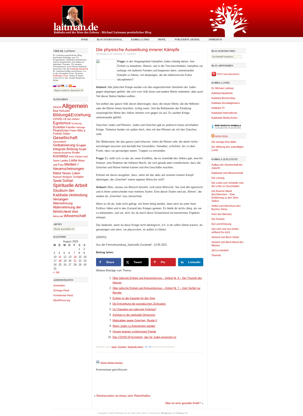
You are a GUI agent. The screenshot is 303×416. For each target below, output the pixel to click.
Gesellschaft (65, 137)
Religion (67, 176)
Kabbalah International (224, 113)
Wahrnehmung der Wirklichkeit (67, 209)
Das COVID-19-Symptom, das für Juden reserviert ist (144, 337)
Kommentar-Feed (63, 295)
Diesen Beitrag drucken (112, 362)
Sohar (67, 180)
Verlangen (60, 199)
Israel (82, 149)
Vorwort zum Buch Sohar (225, 237)
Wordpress (166, 413)
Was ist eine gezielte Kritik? (183, 403)
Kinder (76, 152)
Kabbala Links (140, 39)
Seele (57, 181)
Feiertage (80, 127)
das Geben (73, 119)
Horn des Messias (221, 214)
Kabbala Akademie (79, 69)
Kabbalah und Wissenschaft (227, 173)
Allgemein (75, 105)
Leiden (64, 160)
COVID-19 (59, 119)
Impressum (215, 39)
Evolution (59, 127)
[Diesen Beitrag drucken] (98, 362)
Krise (71, 156)
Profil (162, 39)
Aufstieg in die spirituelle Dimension (134, 314)
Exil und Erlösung (221, 224)
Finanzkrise (61, 130)
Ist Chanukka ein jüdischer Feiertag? (134, 309)
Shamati (216, 255)
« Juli (56, 272)
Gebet (66, 133)
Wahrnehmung (63, 203)
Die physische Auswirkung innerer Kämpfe (137, 49)
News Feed (221, 136)
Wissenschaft (75, 216)
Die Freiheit (217, 219)
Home (84, 39)
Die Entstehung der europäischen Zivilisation (139, 303)
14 (75, 256)
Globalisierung (64, 145)
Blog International (109, 39)
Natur (57, 173)
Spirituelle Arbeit (70, 185)
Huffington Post (60, 75)
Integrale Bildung (65, 149)
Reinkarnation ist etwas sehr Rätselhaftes (123, 395)
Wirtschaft (58, 216)
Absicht (57, 107)
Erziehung (77, 123)
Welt (75, 211)
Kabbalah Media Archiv (224, 117)
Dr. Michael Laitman (222, 88)
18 (60, 260)
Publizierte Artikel (187, 39)
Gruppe (81, 145)
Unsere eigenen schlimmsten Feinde (134, 331)
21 (75, 260)
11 (60, 256)
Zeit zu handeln (220, 250)
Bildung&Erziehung (72, 114)
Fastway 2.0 (182, 413)
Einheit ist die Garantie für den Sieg (134, 298)
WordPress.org (61, 300)
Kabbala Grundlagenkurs (225, 103)
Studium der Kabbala (63, 192)
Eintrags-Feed (61, 290)
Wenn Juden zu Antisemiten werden (134, 326)
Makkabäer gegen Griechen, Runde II (135, 320)
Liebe (73, 160)
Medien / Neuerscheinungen (68, 166)
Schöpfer (78, 176)
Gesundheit (59, 141)
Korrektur (60, 156)
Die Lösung (217, 178)
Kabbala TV (218, 108)
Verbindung (78, 195)
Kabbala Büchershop (223, 98)
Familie (70, 127)
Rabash (57, 176)
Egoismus (62, 123)
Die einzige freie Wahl (223, 142)
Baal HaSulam (61, 110)
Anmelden (59, 285)
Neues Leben (71, 173)
